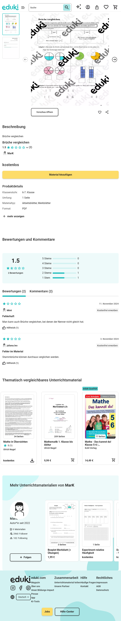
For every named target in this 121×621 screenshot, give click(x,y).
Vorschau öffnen (44, 112)
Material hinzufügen (60, 174)
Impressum (101, 582)
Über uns (35, 586)
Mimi (9, 310)
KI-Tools (35, 601)
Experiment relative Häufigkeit (93, 551)
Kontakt (84, 586)
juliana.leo (12, 345)
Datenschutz (102, 590)
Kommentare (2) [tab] (41, 291)
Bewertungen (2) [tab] (14, 291)
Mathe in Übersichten (15, 441)
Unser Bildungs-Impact (42, 590)
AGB (98, 586)
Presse (34, 594)
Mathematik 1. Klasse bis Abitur (58, 443)
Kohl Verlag (91, 448)
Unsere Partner (61, 586)
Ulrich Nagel (9, 449)
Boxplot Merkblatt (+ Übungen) (59, 551)
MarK (10, 153)
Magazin (35, 582)
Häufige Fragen (88, 582)
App (33, 597)
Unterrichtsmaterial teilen (67, 582)
